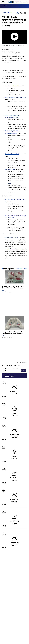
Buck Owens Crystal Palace (13, 86)
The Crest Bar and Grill (12, 154)
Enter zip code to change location (10, 368)
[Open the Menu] (2, 1)
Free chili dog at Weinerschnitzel (14, 249)
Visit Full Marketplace (22, 268)
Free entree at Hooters (11, 238)
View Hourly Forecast (8, 376)
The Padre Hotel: (10, 169)
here (9, 183)
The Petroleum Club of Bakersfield (15, 97)
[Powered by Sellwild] (24, 362)
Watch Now (24, 1)
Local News (7, 13)
